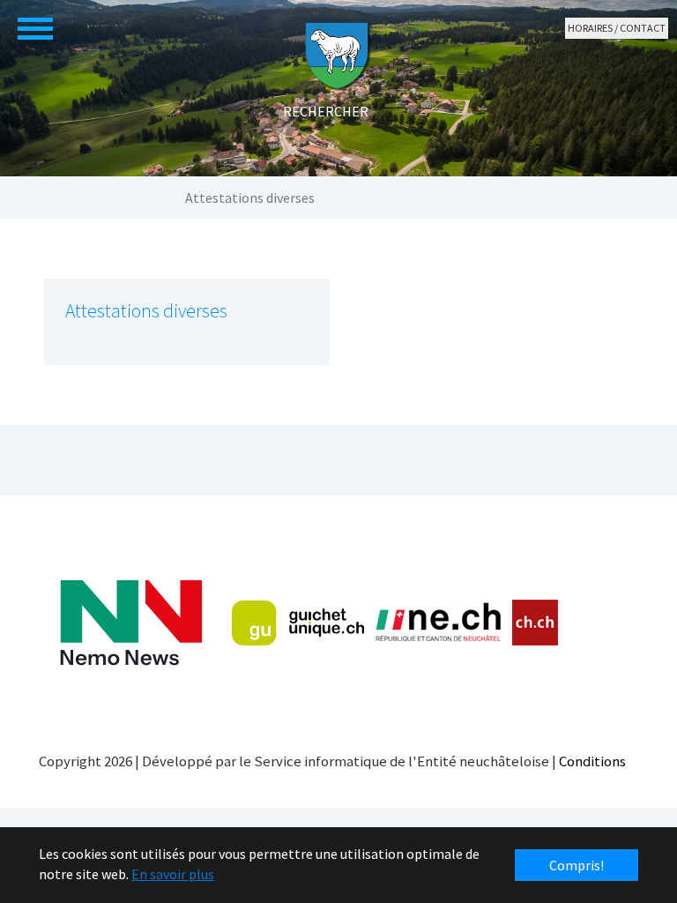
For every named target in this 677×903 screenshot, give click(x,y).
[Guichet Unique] (298, 623)
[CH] (535, 623)
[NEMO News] (131, 623)
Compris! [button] (576, 865)
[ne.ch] (437, 623)
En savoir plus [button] (172, 874)
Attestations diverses (146, 311)
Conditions (592, 761)
